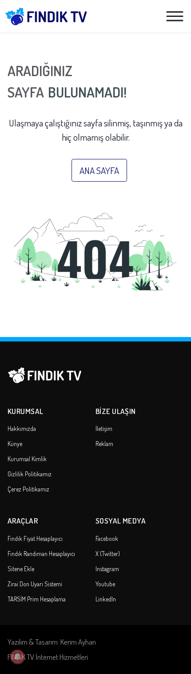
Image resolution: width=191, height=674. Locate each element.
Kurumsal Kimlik (27, 459)
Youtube (105, 584)
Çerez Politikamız (28, 489)
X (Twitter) (108, 553)
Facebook (107, 538)
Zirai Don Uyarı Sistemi (35, 584)
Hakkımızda (22, 428)
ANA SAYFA (99, 170)
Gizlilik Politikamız (30, 474)
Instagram (107, 568)
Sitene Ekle (21, 568)
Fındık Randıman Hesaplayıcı (41, 553)
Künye (15, 443)
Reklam (104, 443)
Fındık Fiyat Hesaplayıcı (35, 538)
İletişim (104, 428)
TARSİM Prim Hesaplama (37, 599)
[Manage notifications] (17, 657)
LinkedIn (106, 599)
